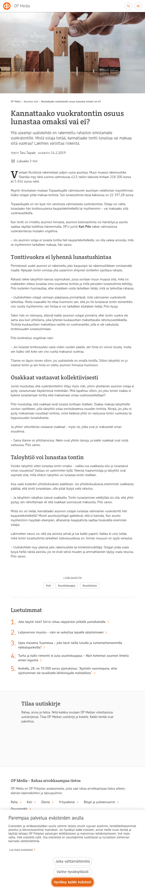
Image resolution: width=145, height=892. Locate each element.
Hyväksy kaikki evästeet (72, 882)
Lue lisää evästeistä (21, 850)
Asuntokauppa (66, 585)
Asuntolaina (90, 585)
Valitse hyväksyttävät (73, 872)
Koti (48, 585)
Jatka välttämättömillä (72, 861)
